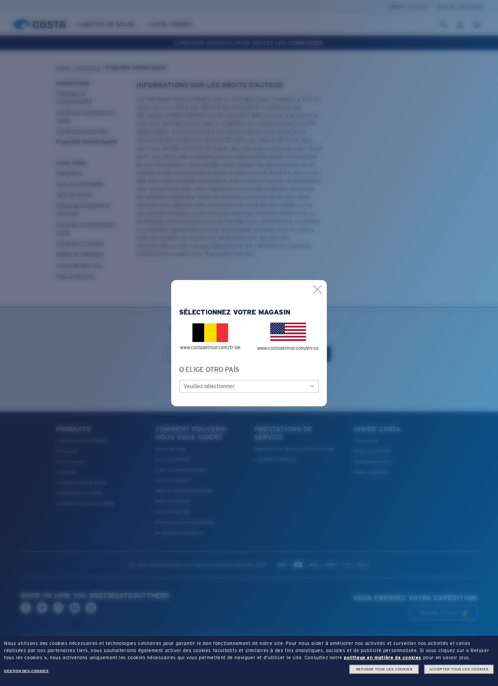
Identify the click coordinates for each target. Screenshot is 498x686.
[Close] (317, 289)
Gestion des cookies (26, 671)
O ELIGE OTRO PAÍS (209, 369)
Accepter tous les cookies (459, 669)
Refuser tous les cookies (384, 669)
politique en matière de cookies (382, 657)
